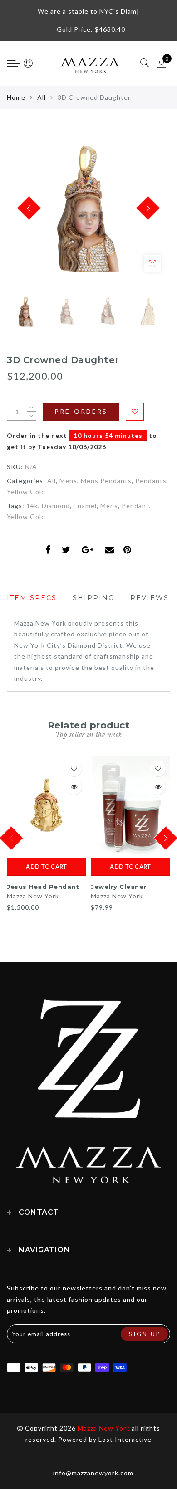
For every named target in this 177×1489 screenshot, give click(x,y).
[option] (88, 208)
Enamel (85, 505)
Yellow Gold (26, 491)
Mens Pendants (106, 481)
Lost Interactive (125, 1439)
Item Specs (32, 598)
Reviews (149, 598)
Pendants (151, 481)
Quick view (74, 787)
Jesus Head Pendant (43, 886)
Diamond (56, 505)
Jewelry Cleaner (119, 886)
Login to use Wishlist (135, 412)
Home (16, 97)
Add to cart (46, 866)
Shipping (93, 598)
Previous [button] (23, 214)
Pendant (135, 505)
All (41, 97)
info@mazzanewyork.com (93, 1473)
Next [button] (142, 213)
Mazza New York (33, 896)
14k (32, 505)
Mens (68, 481)
